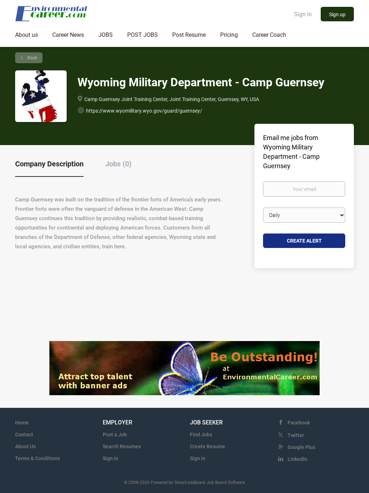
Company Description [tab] (49, 164)
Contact (24, 434)
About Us (25, 446)
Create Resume (207, 446)
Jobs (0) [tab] (118, 164)
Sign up (337, 14)
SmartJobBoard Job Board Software (209, 482)
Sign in (303, 14)
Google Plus (301, 447)
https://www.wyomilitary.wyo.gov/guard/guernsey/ (144, 111)
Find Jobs (201, 434)
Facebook (299, 423)
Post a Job (115, 434)
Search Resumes (122, 446)
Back (31, 57)
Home (22, 423)
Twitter (296, 435)
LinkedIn (297, 459)
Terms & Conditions (37, 458)
